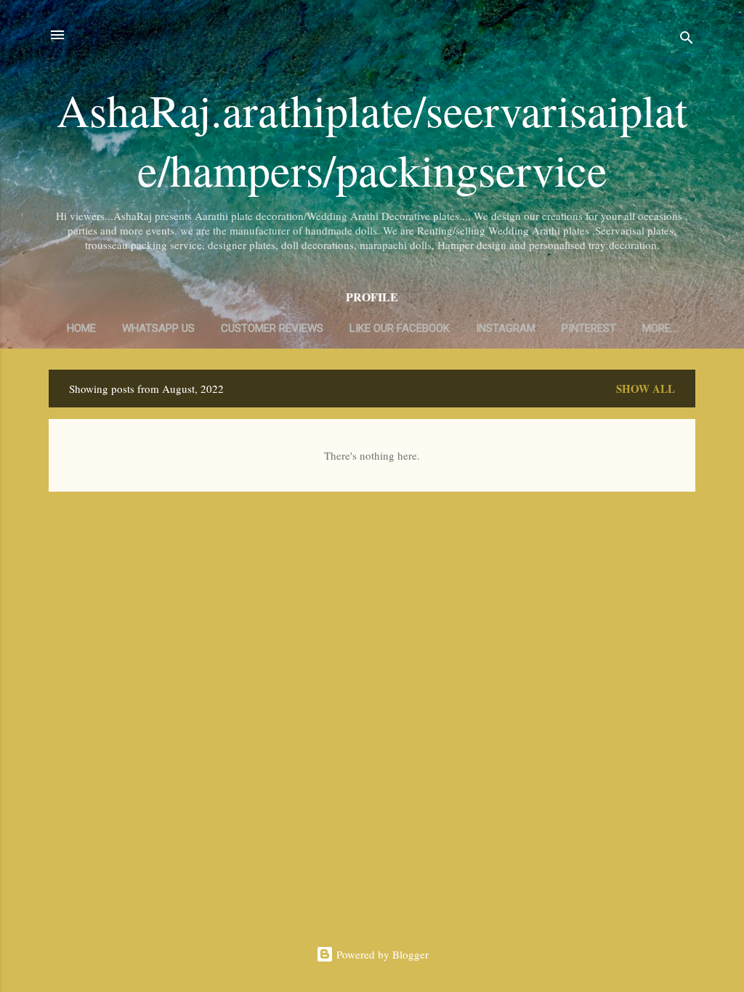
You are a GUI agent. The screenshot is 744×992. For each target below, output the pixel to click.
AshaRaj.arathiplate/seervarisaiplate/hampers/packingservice (372, 139)
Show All (645, 389)
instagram (505, 328)
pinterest (589, 328)
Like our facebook (399, 328)
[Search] (686, 39)
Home (81, 328)
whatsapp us (158, 328)
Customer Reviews (272, 328)
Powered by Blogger (381, 954)
